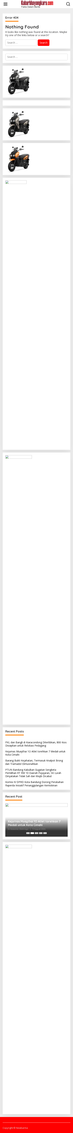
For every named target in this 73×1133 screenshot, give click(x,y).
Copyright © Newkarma (15, 1127)
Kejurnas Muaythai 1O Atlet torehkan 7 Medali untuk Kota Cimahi (35, 753)
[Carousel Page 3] (36, 833)
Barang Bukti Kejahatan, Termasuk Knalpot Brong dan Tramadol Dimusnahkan (34, 762)
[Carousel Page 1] (28, 833)
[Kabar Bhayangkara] (37, 4)
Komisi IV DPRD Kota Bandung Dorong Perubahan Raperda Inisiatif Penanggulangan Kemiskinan (34, 783)
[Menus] (5, 4)
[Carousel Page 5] (45, 833)
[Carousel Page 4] (41, 833)
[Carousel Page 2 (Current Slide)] (32, 833)
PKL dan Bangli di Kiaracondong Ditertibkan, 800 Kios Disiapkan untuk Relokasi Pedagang (36, 744)
